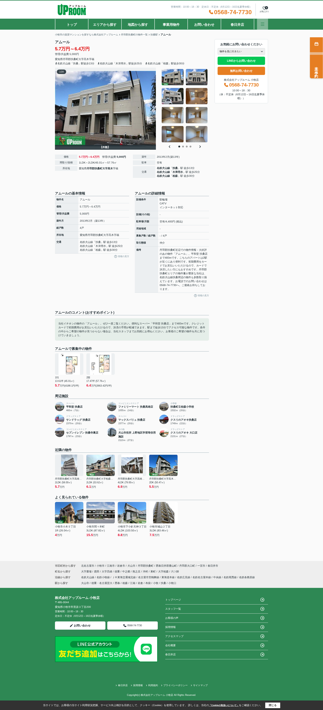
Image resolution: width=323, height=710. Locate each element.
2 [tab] (183, 146)
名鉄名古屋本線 (202, 577)
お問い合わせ (204, 24)
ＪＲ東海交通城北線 (124, 577)
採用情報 (170, 627)
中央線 (217, 577)
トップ (72, 24)
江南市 (111, 565)
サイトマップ (200, 685)
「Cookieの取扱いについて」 (224, 705)
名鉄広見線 (184, 577)
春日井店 (237, 24)
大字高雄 (107, 571)
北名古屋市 (87, 565)
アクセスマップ (174, 636)
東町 (153, 571)
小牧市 (100, 565)
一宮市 (201, 565)
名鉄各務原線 (247, 577)
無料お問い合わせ (241, 70)
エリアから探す (105, 24)
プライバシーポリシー (175, 685)
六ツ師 (175, 571)
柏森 (175, 175)
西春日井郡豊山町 (166, 565)
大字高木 (84, 59)
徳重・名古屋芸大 (101, 583)
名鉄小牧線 (103, 577)
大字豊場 (86, 571)
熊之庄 (137, 571)
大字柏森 (163, 571)
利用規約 (153, 685)
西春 (117, 583)
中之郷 (126, 571)
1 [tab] (179, 146)
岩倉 (140, 583)
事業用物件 (171, 24)
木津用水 (178, 171)
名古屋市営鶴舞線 (149, 577)
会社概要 (170, 645)
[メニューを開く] (262, 24)
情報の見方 (123, 256)
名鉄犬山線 (163, 167)
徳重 (118, 571)
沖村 (146, 571)
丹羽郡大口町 (187, 565)
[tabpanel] (185, 106)
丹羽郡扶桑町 (71, 59)
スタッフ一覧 (173, 608)
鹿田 (97, 571)
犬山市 (131, 565)
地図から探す (138, 24)
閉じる (273, 705)
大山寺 (85, 583)
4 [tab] (190, 146)
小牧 (155, 583)
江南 (132, 583)
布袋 (148, 583)
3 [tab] (187, 146)
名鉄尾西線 (230, 577)
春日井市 (213, 565)
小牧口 (172, 583)
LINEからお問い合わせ (241, 60)
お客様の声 (171, 617)
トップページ (173, 599)
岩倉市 (121, 565)
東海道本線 (168, 577)
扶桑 (175, 167)
